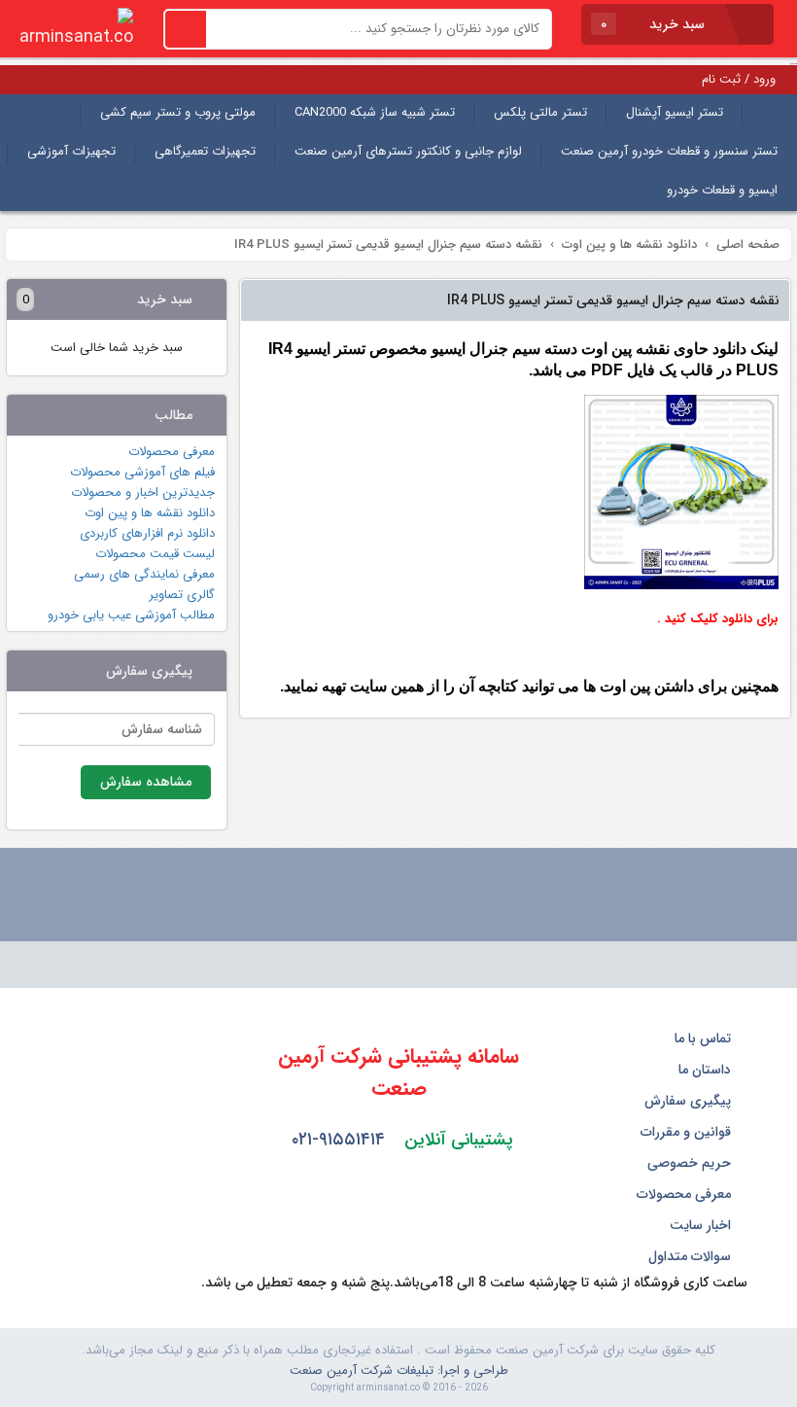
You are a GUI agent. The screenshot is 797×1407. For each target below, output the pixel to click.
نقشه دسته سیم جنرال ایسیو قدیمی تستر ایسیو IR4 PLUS (613, 300)
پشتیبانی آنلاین (458, 1139)
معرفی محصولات (171, 451)
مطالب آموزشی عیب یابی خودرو (131, 615)
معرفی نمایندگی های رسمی (144, 574)
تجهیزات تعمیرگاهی (205, 151)
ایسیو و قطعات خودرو (722, 190)
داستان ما (706, 1069)
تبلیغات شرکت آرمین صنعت (361, 1370)
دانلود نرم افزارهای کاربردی (147, 533)
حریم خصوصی (691, 1163)
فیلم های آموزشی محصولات (142, 472)
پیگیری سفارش (689, 1100)
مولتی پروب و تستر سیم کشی (178, 112)
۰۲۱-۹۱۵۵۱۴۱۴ (338, 1139)
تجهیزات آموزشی (71, 151)
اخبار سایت (702, 1225)
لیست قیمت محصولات (155, 554)
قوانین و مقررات (688, 1132)
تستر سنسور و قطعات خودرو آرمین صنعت (669, 151)
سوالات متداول (691, 1256)
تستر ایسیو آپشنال (674, 112)
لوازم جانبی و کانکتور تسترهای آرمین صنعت (408, 151)
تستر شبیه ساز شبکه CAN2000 (375, 112)
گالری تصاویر (182, 594)
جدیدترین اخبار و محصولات (143, 492)
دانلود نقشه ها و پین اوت (150, 513)
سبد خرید (655, 24)
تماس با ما (705, 1038)
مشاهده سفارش (145, 781)
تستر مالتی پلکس (540, 112)
